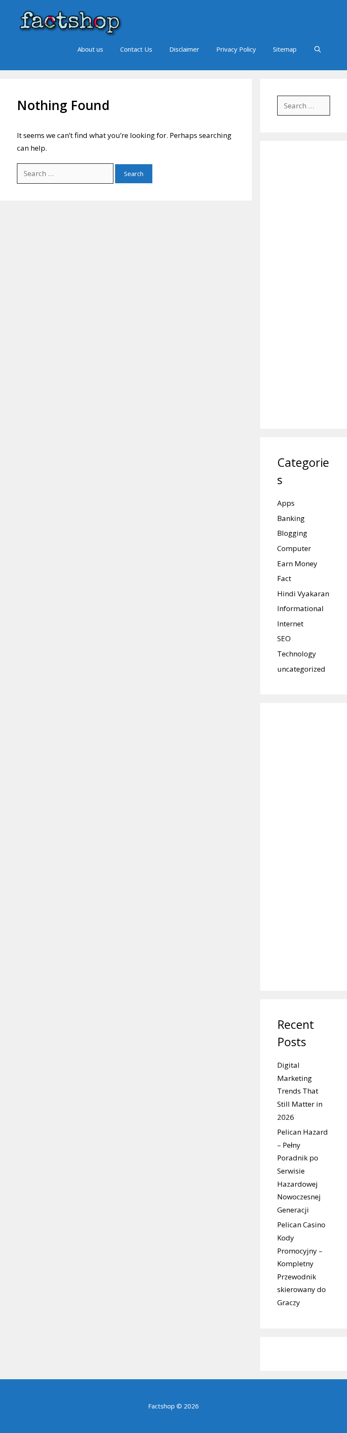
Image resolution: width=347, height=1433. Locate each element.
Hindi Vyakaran (303, 593)
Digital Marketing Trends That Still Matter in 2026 (299, 1091)
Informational (300, 608)
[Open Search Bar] (317, 49)
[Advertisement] (303, 285)
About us (90, 49)
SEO (284, 638)
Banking (291, 518)
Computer (294, 548)
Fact (284, 578)
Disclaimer (184, 49)
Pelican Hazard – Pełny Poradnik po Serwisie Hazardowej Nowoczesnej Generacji (302, 1171)
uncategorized (301, 669)
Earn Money (297, 563)
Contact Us (136, 49)
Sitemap (285, 49)
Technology (296, 654)
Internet (290, 623)
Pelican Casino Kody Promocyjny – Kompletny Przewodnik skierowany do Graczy (301, 1263)
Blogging (292, 533)
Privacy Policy (236, 49)
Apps (286, 503)
